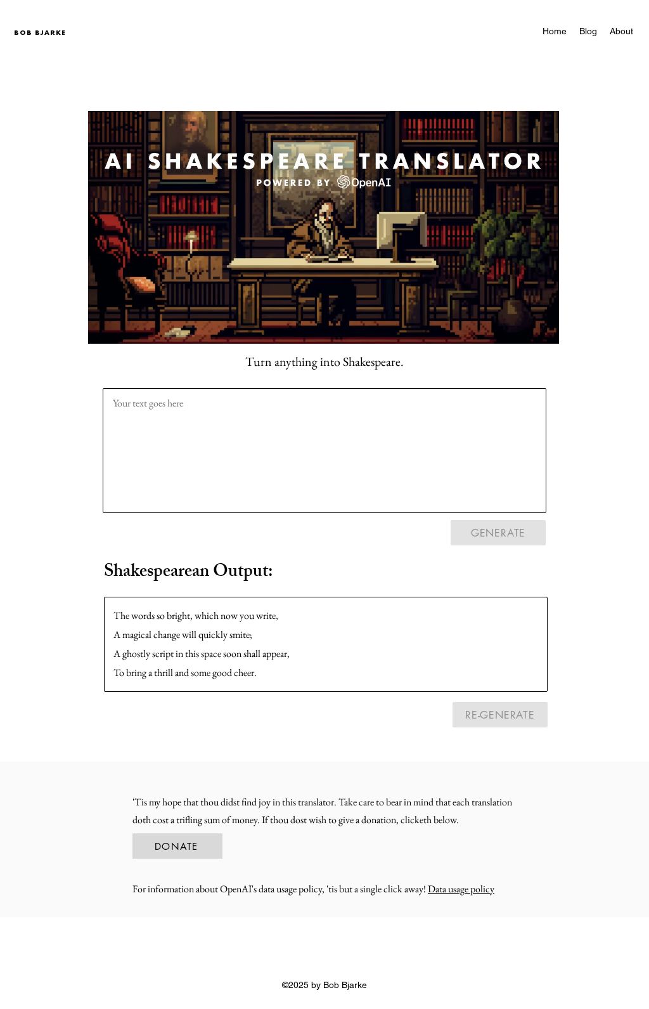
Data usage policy (461, 888)
